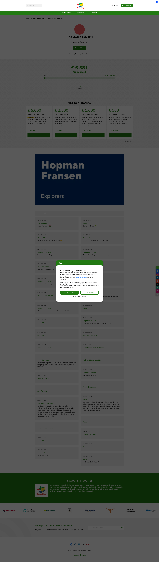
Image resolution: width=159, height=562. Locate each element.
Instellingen (89, 292)
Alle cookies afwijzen (79, 296)
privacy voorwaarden (81, 277)
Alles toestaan (69, 292)
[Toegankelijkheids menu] (157, 2)
